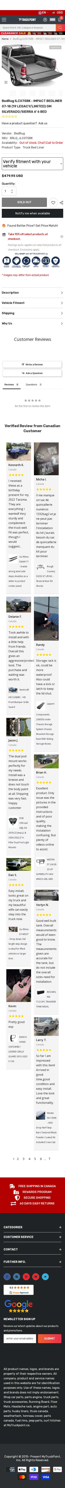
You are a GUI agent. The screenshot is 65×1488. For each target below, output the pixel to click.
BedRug (19, 133)
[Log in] (45, 19)
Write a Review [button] (34, 364)
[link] (32, 1186)
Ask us (42, 123)
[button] (51, 35)
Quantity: (8, 183)
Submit (49, 1338)
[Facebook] (7, 1276)
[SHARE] (60, 202)
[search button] (60, 27)
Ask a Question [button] (34, 373)
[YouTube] (35, 1276)
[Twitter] (45, 1276)
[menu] (4, 19)
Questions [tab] (31, 384)
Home (5, 39)
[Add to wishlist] (53, 202)
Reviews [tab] (9, 384)
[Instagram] (16, 1276)
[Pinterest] (26, 1276)
